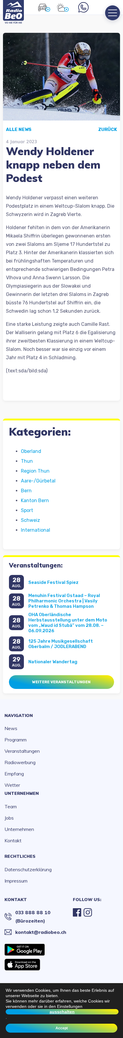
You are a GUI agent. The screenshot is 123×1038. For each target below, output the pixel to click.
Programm (15, 740)
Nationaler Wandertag (52, 661)
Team (10, 806)
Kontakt (12, 840)
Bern (26, 490)
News (10, 728)
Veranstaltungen (22, 751)
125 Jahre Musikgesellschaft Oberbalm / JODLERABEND (60, 643)
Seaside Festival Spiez (53, 582)
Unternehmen (21, 793)
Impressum (15, 881)
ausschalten (62, 1011)
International (35, 530)
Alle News (18, 129)
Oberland (31, 451)
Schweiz (30, 520)
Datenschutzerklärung (28, 869)
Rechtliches (20, 856)
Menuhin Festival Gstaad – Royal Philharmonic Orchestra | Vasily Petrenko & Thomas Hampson (64, 601)
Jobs (9, 818)
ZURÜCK (107, 129)
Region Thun (35, 471)
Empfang (14, 774)
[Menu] (112, 12)
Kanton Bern (35, 500)
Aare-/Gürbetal (38, 481)
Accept (62, 1028)
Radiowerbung (20, 762)
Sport (27, 510)
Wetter (12, 785)
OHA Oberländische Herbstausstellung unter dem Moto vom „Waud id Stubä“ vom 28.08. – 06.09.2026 (67, 622)
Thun (27, 461)
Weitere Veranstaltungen (61, 682)
